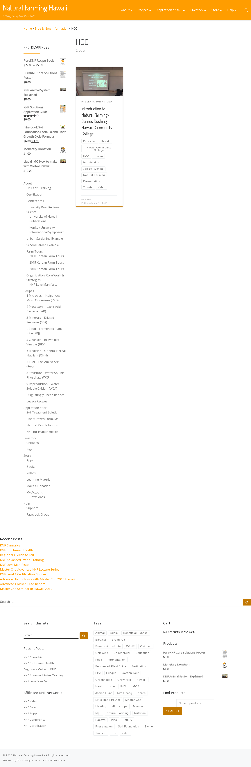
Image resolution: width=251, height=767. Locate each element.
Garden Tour (130, 672)
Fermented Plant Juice (110, 666)
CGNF (130, 646)
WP (19, 760)
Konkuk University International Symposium (46, 230)
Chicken (145, 646)
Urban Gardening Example (44, 239)
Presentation (104, 726)
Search (172, 711)
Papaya (100, 719)
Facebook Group (37, 514)
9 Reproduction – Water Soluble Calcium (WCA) (42, 386)
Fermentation (116, 659)
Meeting (100, 706)
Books (30, 467)
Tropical (100, 733)
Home (28, 28)
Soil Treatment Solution (42, 412)
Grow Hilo (124, 679)
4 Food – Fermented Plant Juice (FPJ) (44, 331)
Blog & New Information (51, 28)
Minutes (138, 706)
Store (27, 456)
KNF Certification (35, 725)
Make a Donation (38, 486)
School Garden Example (42, 245)
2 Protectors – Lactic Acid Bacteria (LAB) (43, 309)
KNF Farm (30, 707)
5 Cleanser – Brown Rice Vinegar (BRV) (43, 342)
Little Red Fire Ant (107, 699)
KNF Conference (34, 719)
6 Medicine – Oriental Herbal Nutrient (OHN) (46, 353)
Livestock (30, 438)
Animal (100, 632)
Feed (98, 659)
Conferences (35, 201)
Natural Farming (118, 713)
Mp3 (98, 713)
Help (27, 503)
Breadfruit (118, 639)
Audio (114, 632)
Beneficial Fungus (135, 632)
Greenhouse (103, 679)
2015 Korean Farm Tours (46, 262)
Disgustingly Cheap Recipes (45, 395)
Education (142, 652)
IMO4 (135, 686)
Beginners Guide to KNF (17, 555)
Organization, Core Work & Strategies (45, 277)
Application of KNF (36, 408)
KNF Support (32, 713)
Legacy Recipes (36, 401)
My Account (34, 492)
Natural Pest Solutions (42, 425)
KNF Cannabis (10, 545)
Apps (29, 460)
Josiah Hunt (103, 693)
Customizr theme (55, 760)
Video (125, 733)
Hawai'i (141, 679)
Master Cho (133, 699)
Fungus (111, 672)
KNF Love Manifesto (43, 285)
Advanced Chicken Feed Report (22, 584)
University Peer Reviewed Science (43, 209)
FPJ (98, 672)
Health (99, 686)
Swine (149, 726)
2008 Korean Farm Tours (46, 256)
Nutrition (140, 713)
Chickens (32, 443)
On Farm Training (38, 188)
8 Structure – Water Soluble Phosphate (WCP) (45, 375)
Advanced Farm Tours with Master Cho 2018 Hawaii (37, 579)
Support (32, 508)
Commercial (122, 652)
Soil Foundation (128, 726)
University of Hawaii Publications (43, 218)
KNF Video (30, 701)
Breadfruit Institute (108, 646)
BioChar (100, 639)
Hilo (112, 686)
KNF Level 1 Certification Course (23, 574)
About (28, 183)
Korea (142, 693)
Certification (34, 194)
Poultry (127, 719)
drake (88, 199)
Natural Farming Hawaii (28, 755)
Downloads (37, 497)
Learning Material (38, 479)
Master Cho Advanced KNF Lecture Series (29, 569)
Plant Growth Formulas (42, 419)
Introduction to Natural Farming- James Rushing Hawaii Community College (96, 121)
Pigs (29, 449)
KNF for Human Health (42, 432)
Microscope (120, 706)
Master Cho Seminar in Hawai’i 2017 (26, 589)
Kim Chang (124, 693)
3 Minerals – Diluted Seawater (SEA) (40, 320)
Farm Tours (34, 251)
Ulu (114, 733)
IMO (123, 686)
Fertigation (139, 666)
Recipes (29, 291)
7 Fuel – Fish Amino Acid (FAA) (42, 364)
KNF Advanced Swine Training (22, 560)
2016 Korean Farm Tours (46, 269)
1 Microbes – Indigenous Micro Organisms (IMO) (43, 298)
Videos (31, 473)
